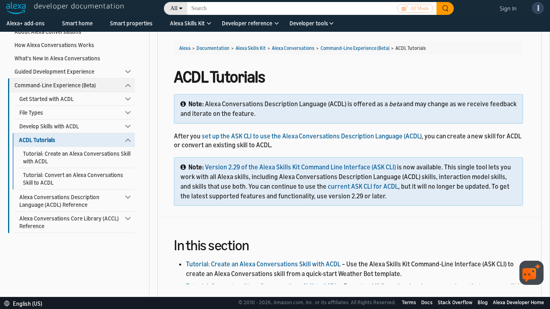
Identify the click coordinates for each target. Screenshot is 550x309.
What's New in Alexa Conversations (57, 58)
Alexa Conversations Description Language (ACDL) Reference (59, 201)
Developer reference (247, 23)
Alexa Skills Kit (187, 23)
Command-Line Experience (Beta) (55, 85)
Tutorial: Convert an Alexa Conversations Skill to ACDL (73, 178)
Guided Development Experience (54, 71)
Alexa (184, 48)
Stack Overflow (455, 302)
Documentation (213, 48)
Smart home (77, 23)
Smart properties (131, 23)
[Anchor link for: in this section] (256, 244)
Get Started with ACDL (46, 98)
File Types (31, 112)
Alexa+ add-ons (25, 23)
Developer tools (308, 23)
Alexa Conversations (293, 48)
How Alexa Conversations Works (54, 44)
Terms (409, 302)
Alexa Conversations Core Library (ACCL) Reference (69, 222)
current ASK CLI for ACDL (363, 186)
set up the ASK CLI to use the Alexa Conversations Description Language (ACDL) (312, 136)
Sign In (508, 8)
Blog (483, 302)
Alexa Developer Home (518, 302)
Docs (427, 302)
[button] (187, 26)
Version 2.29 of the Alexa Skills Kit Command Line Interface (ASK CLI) (300, 167)
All (174, 8)
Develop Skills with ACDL (49, 126)
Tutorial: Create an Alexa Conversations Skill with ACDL (76, 157)
